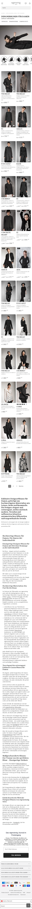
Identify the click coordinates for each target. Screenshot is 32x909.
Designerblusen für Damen (15, 13)
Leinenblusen (8, 614)
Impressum (23, 894)
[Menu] (2, 3)
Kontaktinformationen (13, 894)
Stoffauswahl (25, 777)
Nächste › (21, 486)
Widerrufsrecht (5, 892)
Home (3, 13)
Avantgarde (16, 724)
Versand (28, 892)
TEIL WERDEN (16, 855)
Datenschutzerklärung (16, 892)
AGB (24, 892)
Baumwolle (6, 598)
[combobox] (16, 901)
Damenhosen (18, 630)
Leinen (9, 596)
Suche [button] (4, 7)
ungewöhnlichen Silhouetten (13, 707)
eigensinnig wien (18, 890)
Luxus (8, 724)
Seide (20, 596)
